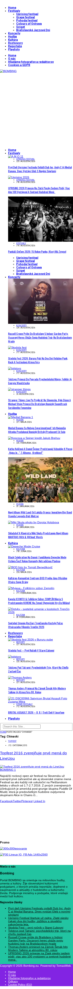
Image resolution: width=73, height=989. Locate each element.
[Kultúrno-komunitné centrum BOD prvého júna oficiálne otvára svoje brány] (30, 567)
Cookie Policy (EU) (20, 984)
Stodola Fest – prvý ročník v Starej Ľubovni (31, 650)
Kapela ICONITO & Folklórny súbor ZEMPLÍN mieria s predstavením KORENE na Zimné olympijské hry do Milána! (39, 601)
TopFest (12, 741)
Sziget (20, 27)
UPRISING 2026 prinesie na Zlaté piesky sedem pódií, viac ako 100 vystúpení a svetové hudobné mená (39, 190)
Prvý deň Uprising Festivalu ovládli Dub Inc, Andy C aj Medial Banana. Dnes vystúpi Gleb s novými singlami (40, 169)
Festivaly (14, 10)
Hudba (12, 36)
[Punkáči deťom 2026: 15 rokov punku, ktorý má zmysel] (40, 240)
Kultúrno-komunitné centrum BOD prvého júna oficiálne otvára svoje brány (37, 580)
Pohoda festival (27, 20)
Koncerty (14, 33)
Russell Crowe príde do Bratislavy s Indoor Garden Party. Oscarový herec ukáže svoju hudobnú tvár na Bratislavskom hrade (40, 337)
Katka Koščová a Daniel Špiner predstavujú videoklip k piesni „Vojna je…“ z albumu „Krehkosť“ (40, 451)
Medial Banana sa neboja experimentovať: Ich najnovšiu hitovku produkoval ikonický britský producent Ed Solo (37, 430)
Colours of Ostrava (29, 23)
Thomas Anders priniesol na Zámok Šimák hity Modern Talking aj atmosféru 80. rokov (37, 690)
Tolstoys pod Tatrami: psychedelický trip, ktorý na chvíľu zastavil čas (38, 669)
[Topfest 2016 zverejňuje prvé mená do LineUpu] (36, 769)
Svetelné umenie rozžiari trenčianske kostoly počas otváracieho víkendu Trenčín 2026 (35, 625)
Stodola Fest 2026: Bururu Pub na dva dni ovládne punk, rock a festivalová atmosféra (38, 360)
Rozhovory (15, 43)
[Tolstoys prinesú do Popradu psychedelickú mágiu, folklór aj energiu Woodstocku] (14, 368)
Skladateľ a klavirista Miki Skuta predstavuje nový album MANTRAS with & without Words (38, 535)
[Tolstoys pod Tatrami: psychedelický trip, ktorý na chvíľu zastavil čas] (14, 656)
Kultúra (13, 39)
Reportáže (15, 46)
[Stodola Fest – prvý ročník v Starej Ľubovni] (30, 639)
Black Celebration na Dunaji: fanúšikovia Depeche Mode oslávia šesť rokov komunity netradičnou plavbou (37, 559)
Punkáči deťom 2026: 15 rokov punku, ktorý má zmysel (37, 251)
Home (12, 7)
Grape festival (25, 17)
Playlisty (14, 49)
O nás (12, 58)
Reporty (20, 642)
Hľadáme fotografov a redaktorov (31, 61)
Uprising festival (27, 14)
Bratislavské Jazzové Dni (33, 30)
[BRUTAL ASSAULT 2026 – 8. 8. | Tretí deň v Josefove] (40, 701)
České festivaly (24, 704)
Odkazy (13, 981)
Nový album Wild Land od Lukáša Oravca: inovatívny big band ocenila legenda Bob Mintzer (40, 514)
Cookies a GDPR (19, 65)
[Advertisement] (36, 109)
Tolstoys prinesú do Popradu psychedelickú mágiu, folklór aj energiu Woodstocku (40, 381)
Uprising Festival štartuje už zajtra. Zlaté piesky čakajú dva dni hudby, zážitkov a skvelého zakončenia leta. (38, 921)
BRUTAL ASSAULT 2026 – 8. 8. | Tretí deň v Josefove (36, 712)
